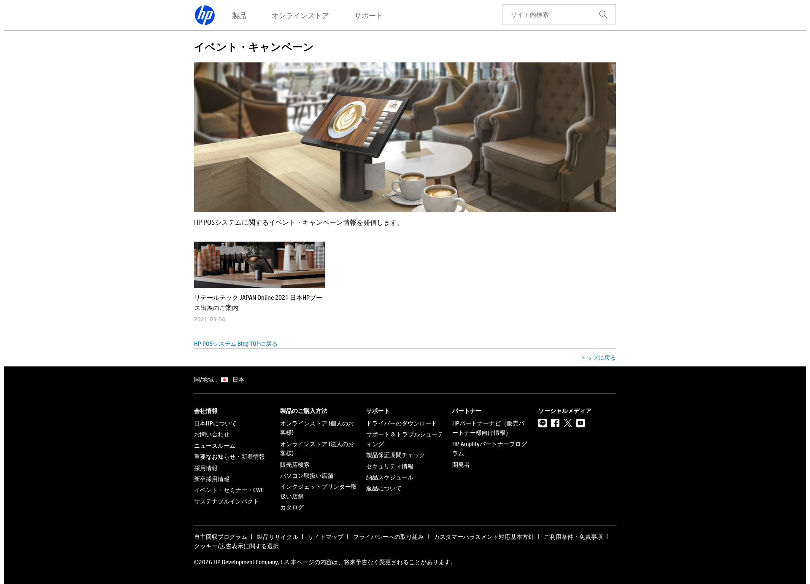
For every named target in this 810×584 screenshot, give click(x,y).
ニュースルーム (214, 445)
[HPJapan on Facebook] (555, 423)
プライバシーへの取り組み (388, 536)
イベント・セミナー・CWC (229, 489)
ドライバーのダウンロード (401, 423)
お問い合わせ (212, 434)
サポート (368, 15)
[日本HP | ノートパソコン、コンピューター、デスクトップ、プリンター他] (204, 15)
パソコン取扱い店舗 (306, 475)
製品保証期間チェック (395, 454)
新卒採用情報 (212, 478)
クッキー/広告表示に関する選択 (236, 545)
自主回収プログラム (220, 536)
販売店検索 (295, 464)
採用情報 (206, 467)
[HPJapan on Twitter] (568, 423)
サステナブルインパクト (226, 501)
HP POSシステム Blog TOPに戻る (236, 343)
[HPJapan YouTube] (580, 423)
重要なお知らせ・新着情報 (229, 456)
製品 (239, 15)
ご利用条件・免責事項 (573, 536)
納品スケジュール (389, 477)
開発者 (461, 464)
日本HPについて (215, 423)
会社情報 (206, 410)
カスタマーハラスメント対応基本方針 (484, 536)
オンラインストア (300, 15)
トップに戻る (598, 357)
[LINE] (542, 423)
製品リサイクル (277, 536)
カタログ (292, 507)
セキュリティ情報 (389, 466)
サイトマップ (325, 536)
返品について (384, 488)
